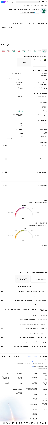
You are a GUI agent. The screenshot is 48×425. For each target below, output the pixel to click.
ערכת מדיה (35, 400)
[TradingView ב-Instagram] (12, 356)
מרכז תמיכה (35, 398)
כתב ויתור (35, 411)
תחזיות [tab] (21, 23)
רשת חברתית (19, 373)
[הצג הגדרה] (42, 73)
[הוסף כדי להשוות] (34, 60)
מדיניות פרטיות (34, 413)
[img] (22, 12)
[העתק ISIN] (11, 138)
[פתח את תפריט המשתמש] (7, 2)
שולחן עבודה (44, 411)
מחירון (36, 374)
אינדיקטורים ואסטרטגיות (17, 389)
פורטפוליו (45, 401)
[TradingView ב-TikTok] (5, 356)
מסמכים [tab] (33, 23)
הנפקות (45, 398)
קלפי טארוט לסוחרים (33, 405)
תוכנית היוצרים (19, 377)
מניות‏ (46, 377)
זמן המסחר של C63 (33, 407)
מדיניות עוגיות (34, 414)
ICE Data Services (34, 361)
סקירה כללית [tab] (44, 23)
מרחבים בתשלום (19, 393)
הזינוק (36, 384)
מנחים (21, 379)
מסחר (21, 383)
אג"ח (46, 379)
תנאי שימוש (35, 410)
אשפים (20, 390)
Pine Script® (44, 407)
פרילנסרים (20, 392)
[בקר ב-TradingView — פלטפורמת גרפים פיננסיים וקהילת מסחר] (6, 45)
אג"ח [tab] (13, 23)
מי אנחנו (35, 394)
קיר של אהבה (19, 374)
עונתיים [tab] (17, 23)
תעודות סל (45, 378)
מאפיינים (35, 373)
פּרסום (8, 382)
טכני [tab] (25, 23)
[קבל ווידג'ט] (10, 27)
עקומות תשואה (44, 403)
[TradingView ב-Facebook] (16, 356)
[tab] (6, 145)
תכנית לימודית (6, 386)
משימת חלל (35, 395)
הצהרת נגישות (34, 415)
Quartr (33, 366)
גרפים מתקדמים (6, 377)
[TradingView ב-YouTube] (14, 356)
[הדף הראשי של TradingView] (43, 2)
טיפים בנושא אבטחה (33, 417)
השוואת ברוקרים (34, 383)
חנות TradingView (33, 404)
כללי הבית (20, 378)
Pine (46, 384)
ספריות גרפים (6, 374)
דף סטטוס (35, 419)
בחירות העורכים (19, 386)
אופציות (45, 404)
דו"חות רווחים (44, 395)
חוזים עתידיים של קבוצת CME (31, 388)
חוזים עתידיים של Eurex (32, 389)
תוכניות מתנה (34, 377)
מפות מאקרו (44, 405)
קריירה (36, 399)
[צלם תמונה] (12, 27)
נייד (46, 410)
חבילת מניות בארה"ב (33, 390)
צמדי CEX (45, 382)
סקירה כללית (34, 380)
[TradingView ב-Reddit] (2, 356)
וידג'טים (7, 373)
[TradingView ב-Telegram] (7, 356)
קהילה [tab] (29, 23)
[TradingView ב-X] (19, 356)
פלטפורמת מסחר (6, 378)
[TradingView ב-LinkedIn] (9, 356)
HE (11, 1)
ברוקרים (35, 382)
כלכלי (46, 394)
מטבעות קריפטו (44, 380)
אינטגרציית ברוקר (6, 383)
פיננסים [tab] (38, 23)
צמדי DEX (45, 383)
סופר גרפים (45, 373)
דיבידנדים (45, 397)
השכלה (20, 384)
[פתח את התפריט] (46, 2)
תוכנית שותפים (6, 384)
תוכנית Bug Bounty (33, 418)
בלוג (36, 397)
